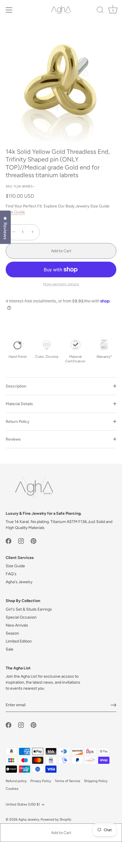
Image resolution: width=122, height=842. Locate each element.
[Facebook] (8, 540)
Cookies (12, 789)
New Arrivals (17, 625)
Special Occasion (21, 617)
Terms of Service (67, 781)
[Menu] (9, 10)
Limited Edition (19, 641)
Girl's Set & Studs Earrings (29, 609)
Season (12, 633)
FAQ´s (11, 574)
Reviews (13, 439)
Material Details (19, 403)
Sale (9, 649)
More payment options (61, 284)
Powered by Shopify (56, 819)
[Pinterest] (33, 540)
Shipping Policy (96, 781)
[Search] (100, 11)
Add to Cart (61, 832)
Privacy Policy (40, 781)
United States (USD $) (23, 804)
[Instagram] (21, 540)
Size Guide (15, 212)
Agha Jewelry (28, 819)
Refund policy (16, 781)
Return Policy (18, 421)
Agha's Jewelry (19, 581)
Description (16, 386)
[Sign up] (113, 705)
